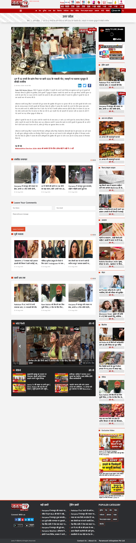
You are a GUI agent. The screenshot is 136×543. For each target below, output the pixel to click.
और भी (91, 323)
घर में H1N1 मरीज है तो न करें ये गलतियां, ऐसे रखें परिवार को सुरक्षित (111, 291)
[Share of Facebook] (89, 85)
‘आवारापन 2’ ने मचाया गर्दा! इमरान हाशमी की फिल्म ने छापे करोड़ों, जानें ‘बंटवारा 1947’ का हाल (26, 262)
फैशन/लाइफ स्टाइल (87, 10)
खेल (54, 10)
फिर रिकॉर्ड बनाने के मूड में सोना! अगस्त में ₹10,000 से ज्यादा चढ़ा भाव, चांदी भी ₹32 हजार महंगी (110, 367)
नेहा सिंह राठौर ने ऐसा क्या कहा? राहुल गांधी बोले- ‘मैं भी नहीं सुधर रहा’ (54, 524)
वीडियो (108, 10)
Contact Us (82, 541)
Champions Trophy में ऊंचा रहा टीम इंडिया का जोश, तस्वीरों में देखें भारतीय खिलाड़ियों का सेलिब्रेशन (52, 362)
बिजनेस (59, 10)
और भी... (111, 87)
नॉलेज (77, 10)
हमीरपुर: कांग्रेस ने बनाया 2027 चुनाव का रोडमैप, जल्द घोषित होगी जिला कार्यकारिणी (80, 376)
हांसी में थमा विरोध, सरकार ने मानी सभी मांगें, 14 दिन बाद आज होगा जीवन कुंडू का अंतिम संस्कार (54, 534)
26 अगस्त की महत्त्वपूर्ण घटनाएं (109, 137)
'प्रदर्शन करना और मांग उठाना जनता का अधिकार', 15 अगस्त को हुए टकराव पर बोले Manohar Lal (80, 387)
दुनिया (44, 10)
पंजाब (115, 515)
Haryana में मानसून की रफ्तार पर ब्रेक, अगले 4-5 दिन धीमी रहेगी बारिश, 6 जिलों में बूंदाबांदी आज (26, 187)
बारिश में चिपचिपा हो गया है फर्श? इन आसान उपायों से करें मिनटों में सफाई (111, 210)
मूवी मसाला (18, 234)
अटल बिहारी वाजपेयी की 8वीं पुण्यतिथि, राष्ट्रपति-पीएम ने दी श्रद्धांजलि (83, 531)
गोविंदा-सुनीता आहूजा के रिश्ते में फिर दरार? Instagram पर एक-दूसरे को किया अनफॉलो (52, 262)
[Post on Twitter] (84, 85)
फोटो (102, 10)
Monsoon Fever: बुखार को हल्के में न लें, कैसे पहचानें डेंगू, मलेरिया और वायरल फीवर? (111, 315)
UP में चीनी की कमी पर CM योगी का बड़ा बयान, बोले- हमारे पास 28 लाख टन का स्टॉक (52, 187)
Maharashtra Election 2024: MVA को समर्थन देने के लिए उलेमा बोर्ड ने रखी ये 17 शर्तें (44, 148)
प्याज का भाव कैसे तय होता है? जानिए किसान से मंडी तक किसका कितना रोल (110, 420)
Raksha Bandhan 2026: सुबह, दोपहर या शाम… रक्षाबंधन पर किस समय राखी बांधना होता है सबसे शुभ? (111, 263)
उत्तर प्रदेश (36, 21)
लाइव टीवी (117, 10)
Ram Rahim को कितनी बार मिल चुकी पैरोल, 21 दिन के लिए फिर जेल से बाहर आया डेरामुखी (52, 306)
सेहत (72, 10)
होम (28, 21)
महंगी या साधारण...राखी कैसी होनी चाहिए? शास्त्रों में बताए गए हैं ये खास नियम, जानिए (111, 239)
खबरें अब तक (19, 278)
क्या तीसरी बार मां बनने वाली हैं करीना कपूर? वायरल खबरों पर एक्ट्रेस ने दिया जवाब (78, 262)
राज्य (49, 10)
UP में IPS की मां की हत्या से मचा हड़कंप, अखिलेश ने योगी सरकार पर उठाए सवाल (83, 527)
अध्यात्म (97, 10)
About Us (92, 541)
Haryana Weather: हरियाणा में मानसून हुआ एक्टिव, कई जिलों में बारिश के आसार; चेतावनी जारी (54, 531)
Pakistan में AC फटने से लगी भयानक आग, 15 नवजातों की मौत (25, 306)
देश (40, 10)
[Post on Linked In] (79, 85)
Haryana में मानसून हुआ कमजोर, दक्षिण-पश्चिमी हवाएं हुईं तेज (80, 187)
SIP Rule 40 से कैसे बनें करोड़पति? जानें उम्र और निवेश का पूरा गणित (111, 343)
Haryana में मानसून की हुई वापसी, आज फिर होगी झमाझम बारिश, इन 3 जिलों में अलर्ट (54, 527)
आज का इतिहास (107, 118)
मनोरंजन (66, 10)
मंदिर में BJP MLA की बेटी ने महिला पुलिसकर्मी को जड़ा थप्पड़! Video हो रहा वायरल (54, 514)
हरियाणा (109, 515)
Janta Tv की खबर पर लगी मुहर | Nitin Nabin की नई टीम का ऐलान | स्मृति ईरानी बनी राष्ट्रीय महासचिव (38, 387)
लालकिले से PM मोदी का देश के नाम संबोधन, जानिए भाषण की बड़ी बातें (83, 534)
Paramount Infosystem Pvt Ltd (112, 541)
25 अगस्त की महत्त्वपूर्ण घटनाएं (109, 159)
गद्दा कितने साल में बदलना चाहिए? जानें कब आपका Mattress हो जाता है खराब (111, 186)
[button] (20, 346)
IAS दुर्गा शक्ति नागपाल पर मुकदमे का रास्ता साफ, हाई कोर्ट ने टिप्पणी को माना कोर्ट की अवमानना (54, 521)
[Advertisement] (53, 416)
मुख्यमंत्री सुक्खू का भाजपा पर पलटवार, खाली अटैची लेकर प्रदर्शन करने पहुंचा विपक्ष (37, 376)
